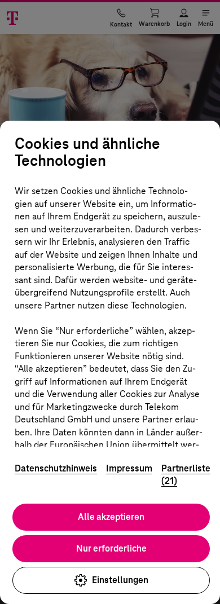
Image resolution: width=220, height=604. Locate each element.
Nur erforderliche (111, 548)
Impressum (129, 468)
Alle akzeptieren (111, 517)
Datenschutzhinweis (56, 468)
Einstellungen (120, 580)
